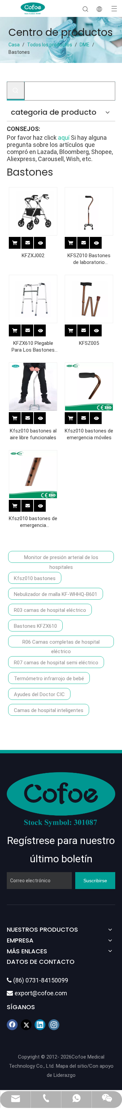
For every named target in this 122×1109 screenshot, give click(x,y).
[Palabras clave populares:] (15, 90)
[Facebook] (12, 1024)
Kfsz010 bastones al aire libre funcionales (33, 434)
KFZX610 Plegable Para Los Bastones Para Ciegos (33, 346)
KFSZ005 (89, 343)
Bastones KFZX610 (35, 626)
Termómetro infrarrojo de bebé (49, 678)
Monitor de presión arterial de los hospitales (61, 558)
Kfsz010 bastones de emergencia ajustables (33, 522)
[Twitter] (26, 1024)
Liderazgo (65, 1075)
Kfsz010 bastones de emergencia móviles (89, 434)
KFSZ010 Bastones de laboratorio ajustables (88, 259)
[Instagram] (53, 1024)
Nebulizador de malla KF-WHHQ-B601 (55, 594)
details (44, 242)
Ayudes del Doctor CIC (39, 694)
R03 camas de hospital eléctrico (50, 610)
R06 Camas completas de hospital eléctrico (61, 643)
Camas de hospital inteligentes (48, 710)
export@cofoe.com (37, 993)
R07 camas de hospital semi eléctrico (56, 663)
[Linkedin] (40, 1024)
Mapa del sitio (71, 1066)
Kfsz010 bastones (35, 578)
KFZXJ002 (33, 255)
